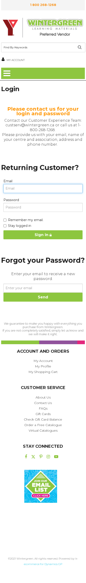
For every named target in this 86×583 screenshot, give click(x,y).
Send (43, 297)
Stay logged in (19, 226)
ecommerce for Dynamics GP (43, 564)
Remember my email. (25, 220)
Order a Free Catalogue (43, 425)
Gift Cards (43, 414)
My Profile (43, 366)
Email (7, 181)
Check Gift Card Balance (43, 419)
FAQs (43, 408)
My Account (43, 361)
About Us (43, 397)
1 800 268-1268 (43, 5)
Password (11, 200)
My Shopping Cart (43, 372)
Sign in (42, 235)
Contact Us (43, 403)
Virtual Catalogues (43, 430)
